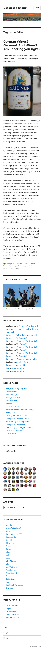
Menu (37, 8)
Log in (8, 608)
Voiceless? (10, 404)
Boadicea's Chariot (15, 7)
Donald (9, 540)
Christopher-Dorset (14, 329)
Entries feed (11, 611)
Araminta (10, 525)
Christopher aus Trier (15, 534)
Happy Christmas (13, 398)
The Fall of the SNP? (14, 430)
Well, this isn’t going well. (27, 326)
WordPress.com (12, 617)
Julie (7, 564)
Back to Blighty (12, 395)
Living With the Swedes (16, 424)
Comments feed (12, 614)
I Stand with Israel (13, 407)
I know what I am (13, 433)
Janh (8, 555)
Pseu (8, 576)
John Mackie (11, 561)
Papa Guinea (11, 570)
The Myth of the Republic (16, 415)
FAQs (5, 633)
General (32, 264)
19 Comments (13, 268)
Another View (31, 359)
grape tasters (29, 266)
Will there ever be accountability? (20, 410)
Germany (21, 266)
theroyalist (10, 264)
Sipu (7, 368)
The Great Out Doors (14, 585)
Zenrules (9, 588)
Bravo (8, 531)
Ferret (8, 546)
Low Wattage (11, 567)
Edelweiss (10, 543)
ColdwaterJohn (12, 537)
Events (6, 638)
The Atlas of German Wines (14, 124)
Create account (12, 605)
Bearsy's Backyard (13, 528)
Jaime (8, 552)
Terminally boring (9, 266)
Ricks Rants (10, 579)
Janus (8, 558)
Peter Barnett (11, 573)
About (6, 628)
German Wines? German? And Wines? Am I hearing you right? (21, 45)
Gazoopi (9, 335)
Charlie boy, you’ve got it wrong (19, 427)
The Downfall (21, 338)
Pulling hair (10, 412)
